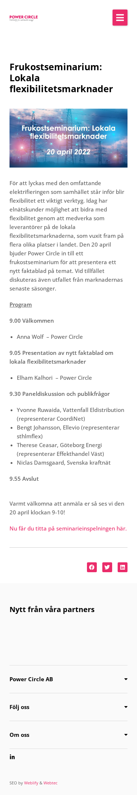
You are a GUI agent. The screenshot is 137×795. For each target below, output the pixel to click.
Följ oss (19, 706)
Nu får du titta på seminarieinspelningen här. (68, 528)
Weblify (31, 782)
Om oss (19, 734)
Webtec (50, 782)
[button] (120, 18)
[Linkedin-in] (12, 757)
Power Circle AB (31, 679)
